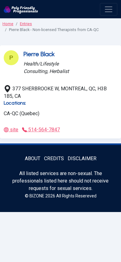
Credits (54, 158)
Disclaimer (82, 158)
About (32, 158)
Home (7, 23)
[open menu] (108, 9)
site (13, 130)
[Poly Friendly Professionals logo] (21, 9)
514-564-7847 (43, 130)
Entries (26, 23)
